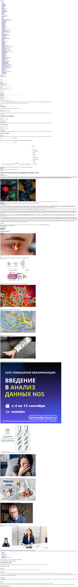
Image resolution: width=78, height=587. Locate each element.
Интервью (34, 154)
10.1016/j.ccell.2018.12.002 (45, 224)
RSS (2, 553)
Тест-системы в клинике (5, 68)
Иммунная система (4, 34)
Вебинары (3, 24)
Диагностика (4, 30)
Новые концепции (4, 51)
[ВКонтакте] (0, 228)
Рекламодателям (4, 6)
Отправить (2, 135)
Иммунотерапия (4, 35)
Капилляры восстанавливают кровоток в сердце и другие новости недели (10, 502)
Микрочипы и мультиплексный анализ (7, 46)
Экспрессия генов (4, 72)
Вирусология (4, 26)
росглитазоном (28, 211)
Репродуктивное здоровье (5, 61)
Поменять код (2, 93)
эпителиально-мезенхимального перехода (25, 214)
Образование (4, 4)
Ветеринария (4, 25)
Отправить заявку (3, 130)
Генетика (3, 27)
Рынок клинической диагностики (6, 64)
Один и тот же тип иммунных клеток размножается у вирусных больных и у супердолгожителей (13, 283)
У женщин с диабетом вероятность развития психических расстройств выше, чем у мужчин (13, 478)
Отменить (8, 586)
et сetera (3, 18)
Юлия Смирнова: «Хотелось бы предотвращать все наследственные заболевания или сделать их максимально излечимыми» (17, 550)
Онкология (3, 54)
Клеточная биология (11, 225)
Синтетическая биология (5, 66)
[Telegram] (3, 228)
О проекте (3, 552)
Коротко (3, 12)
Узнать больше (19, 559)
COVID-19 (3, 16)
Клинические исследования (6, 38)
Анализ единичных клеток (5, 20)
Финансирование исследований (6, 71)
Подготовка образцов (5, 58)
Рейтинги (3, 9)
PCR (2, 17)
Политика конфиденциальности (6, 557)
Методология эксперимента (6, 45)
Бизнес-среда (4, 21)
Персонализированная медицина (6, 57)
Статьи (3, 3)
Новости (3, 2)
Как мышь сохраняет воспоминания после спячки (7, 335)
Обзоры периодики (4, 53)
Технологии (3, 69)
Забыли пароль (2, 83)
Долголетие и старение (5, 31)
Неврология (3, 50)
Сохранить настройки (3, 586)
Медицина (3, 42)
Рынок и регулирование (5, 63)
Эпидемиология (4, 73)
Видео (3, 7)
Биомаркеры (3, 23)
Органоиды (3, 56)
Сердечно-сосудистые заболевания (7, 65)
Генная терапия (4, 28)
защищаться (52, 206)
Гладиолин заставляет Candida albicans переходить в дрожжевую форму (10, 309)
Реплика (34, 162)
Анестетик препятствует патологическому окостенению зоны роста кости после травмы (12, 361)
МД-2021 (3, 39)
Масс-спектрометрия (5, 41)
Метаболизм (3, 43)
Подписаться (2, 229)
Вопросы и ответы (4, 8)
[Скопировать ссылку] (5, 228)
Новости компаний (4, 11)
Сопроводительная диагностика (6, 67)
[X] (4, 228)
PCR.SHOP (3, 5)
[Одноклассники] (1, 228)
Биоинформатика (4, 22)
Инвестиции (3, 36)
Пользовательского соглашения (10, 101)
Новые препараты (4, 52)
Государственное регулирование (6, 29)
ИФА (2, 32)
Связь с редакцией (4, 554)
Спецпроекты (4, 14)
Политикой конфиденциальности (46, 101)
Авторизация (16, 167)
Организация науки (4, 55)
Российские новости (5, 62)
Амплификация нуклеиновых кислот (7, 19)
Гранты (3, 13)
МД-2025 (3, 40)
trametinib (6, 218)
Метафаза (3, 44)
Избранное (3, 33)
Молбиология (4, 47)
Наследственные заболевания (6, 49)
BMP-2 (33, 217)
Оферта (3, 556)
